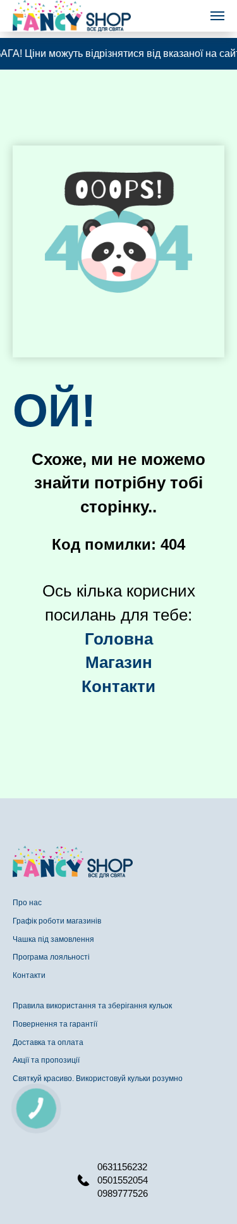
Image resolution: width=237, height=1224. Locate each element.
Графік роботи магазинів (57, 921)
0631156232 (122, 1166)
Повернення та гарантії (55, 1024)
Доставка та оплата (48, 1042)
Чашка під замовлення (53, 939)
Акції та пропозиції (46, 1060)
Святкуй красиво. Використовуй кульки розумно (98, 1078)
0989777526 (122, 1193)
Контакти (29, 975)
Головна (119, 638)
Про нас (27, 902)
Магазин (118, 662)
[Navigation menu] (217, 15)
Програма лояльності (51, 957)
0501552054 (122, 1180)
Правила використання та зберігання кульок (92, 1005)
